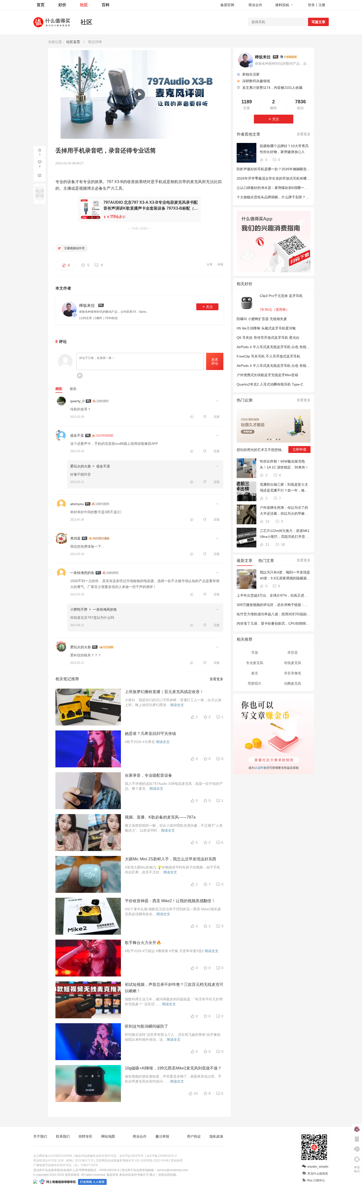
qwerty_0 (77, 401)
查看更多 (216, 679)
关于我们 (40, 1136)
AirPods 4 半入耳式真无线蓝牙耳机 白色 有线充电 (275, 366)
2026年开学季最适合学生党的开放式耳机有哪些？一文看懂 (282, 178)
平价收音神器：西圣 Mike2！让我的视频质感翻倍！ (170, 901)
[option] (274, 433)
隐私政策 (216, 1136)
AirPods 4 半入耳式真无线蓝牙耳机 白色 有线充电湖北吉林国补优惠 (289, 347)
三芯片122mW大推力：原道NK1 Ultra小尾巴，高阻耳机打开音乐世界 (285, 534)
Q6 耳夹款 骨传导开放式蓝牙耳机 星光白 (268, 338)
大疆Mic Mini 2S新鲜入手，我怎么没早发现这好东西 (170, 859)
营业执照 (176, 1160)
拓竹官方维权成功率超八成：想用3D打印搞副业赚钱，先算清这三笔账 (291, 614)
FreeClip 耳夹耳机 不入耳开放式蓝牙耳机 (268, 356)
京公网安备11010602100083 (52, 1156)
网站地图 (108, 1136)
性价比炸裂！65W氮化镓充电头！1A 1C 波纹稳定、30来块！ (284, 464)
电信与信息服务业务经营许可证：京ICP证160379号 (109, 1156)
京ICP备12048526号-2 (162, 1156)
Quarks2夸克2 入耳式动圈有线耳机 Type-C (270, 384)
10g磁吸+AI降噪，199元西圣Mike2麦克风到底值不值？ (173, 1068)
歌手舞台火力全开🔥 (143, 943)
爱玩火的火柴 (80, 466)
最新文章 (244, 560)
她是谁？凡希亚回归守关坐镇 (150, 733)
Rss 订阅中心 (316, 1180)
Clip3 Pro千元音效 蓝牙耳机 (281, 296)
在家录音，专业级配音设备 (148, 775)
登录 (311, 5)
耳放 (254, 652)
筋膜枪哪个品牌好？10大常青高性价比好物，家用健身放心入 (284, 149)
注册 (321, 5)
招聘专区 (85, 1136)
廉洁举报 (162, 1136)
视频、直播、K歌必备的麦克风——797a (160, 817)
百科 (106, 5)
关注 (209, 307)
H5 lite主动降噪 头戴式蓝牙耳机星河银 (266, 328)
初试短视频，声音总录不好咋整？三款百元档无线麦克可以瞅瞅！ (174, 987)
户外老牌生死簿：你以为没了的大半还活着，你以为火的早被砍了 (284, 511)
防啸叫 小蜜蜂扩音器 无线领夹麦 (262, 319)
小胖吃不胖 (78, 609)
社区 (84, 5)
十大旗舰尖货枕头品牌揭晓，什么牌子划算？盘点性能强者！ (283, 197)
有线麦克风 (292, 663)
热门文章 (266, 560)
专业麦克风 (254, 663)
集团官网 (227, 5)
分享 (210, 264)
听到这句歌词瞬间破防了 (146, 1026)
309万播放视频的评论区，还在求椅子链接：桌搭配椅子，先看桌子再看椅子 (295, 605)
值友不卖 (77, 435)
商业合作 (255, 5)
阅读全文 (177, 705)
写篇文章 (318, 22)
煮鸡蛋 (75, 538)
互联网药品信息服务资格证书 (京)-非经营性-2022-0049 (132, 1160)
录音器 (292, 652)
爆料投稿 (282, 5)
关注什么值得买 (317, 1173)
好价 (62, 5)
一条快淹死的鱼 (82, 573)
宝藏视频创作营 (74, 248)
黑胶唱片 (255, 683)
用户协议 (194, 1136)
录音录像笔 (292, 673)
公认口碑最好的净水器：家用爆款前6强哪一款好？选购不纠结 (284, 188)
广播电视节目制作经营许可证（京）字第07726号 (65, 1165)
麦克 (254, 673)
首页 (41, 5)
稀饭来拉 (263, 57)
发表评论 (214, 361)
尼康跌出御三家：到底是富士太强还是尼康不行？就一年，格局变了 (284, 487)
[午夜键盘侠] (288, 57)
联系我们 (63, 1136)
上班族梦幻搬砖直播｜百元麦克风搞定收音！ (164, 692)
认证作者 (260, 767)
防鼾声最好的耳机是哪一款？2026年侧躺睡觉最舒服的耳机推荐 (285, 169)
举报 (220, 264)
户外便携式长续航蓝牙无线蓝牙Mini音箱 (267, 375)
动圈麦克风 (292, 683)
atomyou (77, 504)
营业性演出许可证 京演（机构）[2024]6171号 (63, 1160)
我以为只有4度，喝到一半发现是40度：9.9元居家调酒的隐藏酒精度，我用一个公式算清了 (285, 575)
